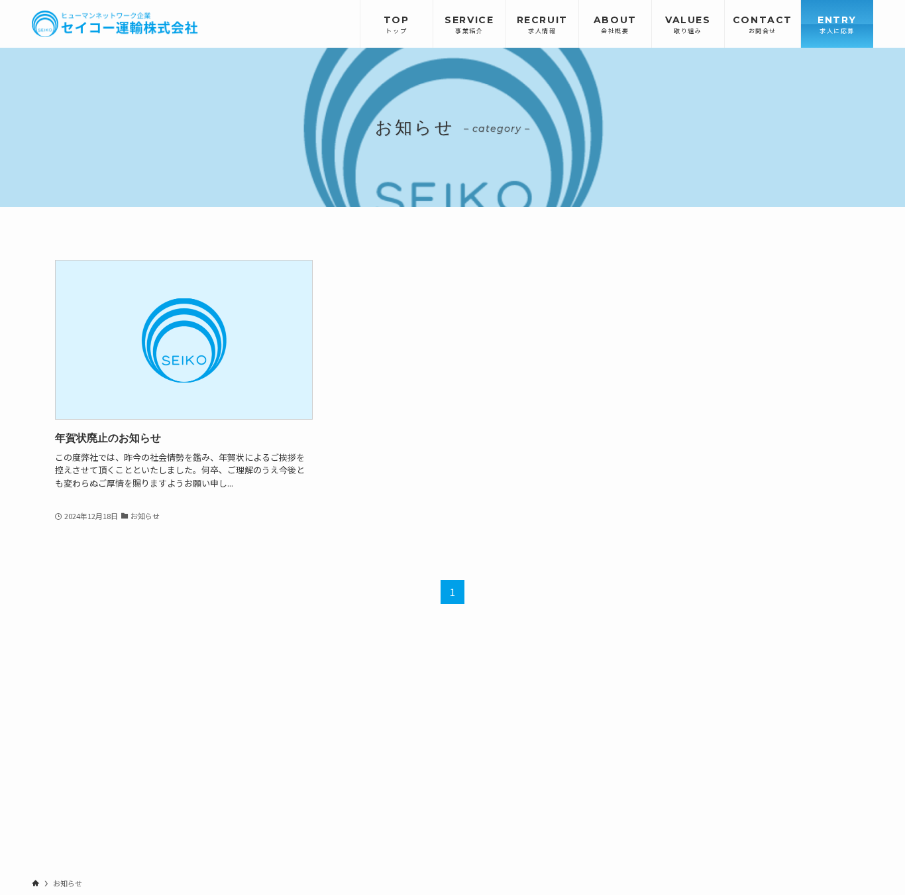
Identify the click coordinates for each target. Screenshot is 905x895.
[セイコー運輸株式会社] (115, 24)
